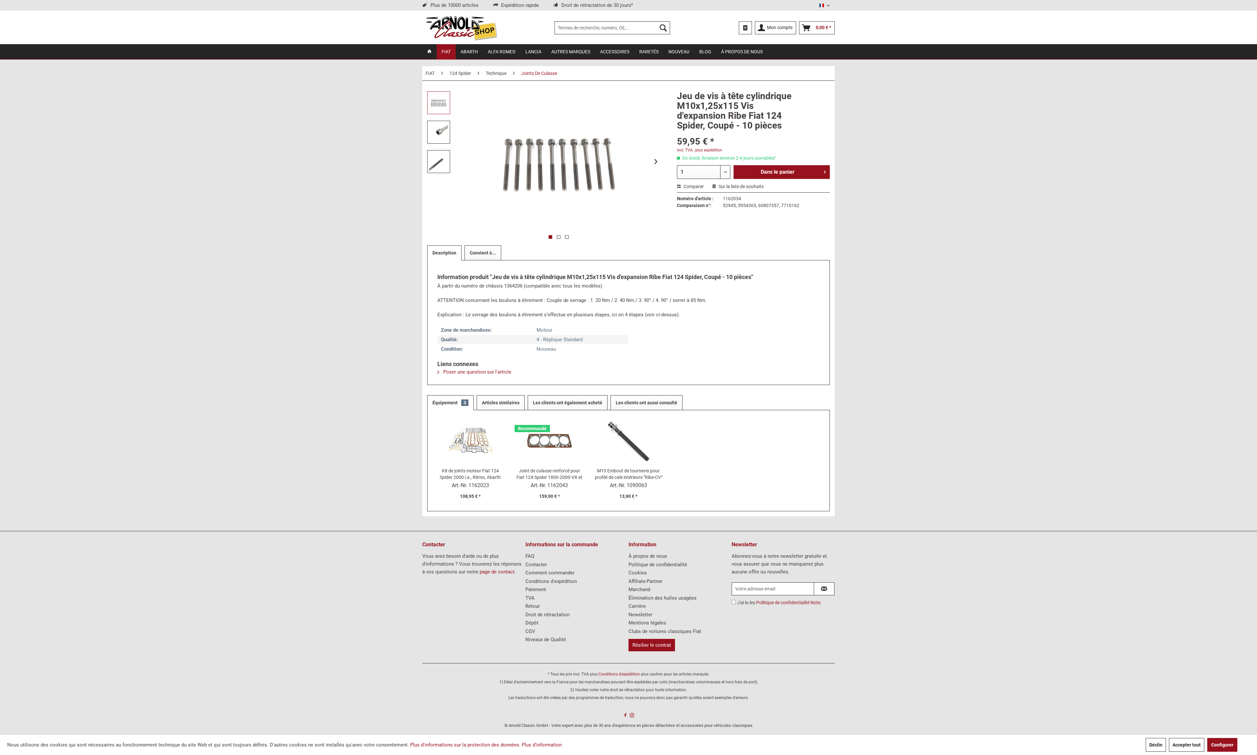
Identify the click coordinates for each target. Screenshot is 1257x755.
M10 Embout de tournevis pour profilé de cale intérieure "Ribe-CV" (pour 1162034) (628, 474)
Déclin (1155, 744)
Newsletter (640, 615)
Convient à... (483, 252)
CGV (530, 631)
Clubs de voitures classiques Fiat (664, 631)
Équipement (449, 402)
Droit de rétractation (547, 615)
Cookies (637, 573)
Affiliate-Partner (645, 581)
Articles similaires (500, 402)
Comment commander (549, 573)
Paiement (535, 589)
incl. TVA (685, 150)
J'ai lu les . (779, 602)
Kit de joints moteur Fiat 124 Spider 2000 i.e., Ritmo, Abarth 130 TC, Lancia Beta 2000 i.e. (470, 474)
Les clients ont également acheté (567, 402)
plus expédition (708, 150)
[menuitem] (612, 27)
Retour (532, 606)
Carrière (637, 606)
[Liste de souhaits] (745, 27)
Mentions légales (647, 623)
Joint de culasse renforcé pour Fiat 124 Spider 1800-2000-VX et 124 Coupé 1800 (549, 474)
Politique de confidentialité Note (788, 602)
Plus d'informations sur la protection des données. (465, 745)
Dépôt (531, 623)
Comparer (693, 186)
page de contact (497, 572)
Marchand (639, 589)
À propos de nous (647, 556)
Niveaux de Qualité (545, 639)
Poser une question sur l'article (476, 372)
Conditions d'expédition (551, 581)
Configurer (1222, 744)
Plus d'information (542, 745)
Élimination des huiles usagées (662, 598)
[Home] (429, 51)
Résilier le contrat (651, 645)
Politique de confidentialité (657, 565)
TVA (530, 598)
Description (444, 252)
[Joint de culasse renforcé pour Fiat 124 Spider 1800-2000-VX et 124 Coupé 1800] (549, 441)
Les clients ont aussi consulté (646, 402)
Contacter (536, 565)
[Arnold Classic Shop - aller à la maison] (461, 28)
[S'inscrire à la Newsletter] (824, 588)
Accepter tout (1187, 744)
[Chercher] (663, 27)
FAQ (529, 556)
